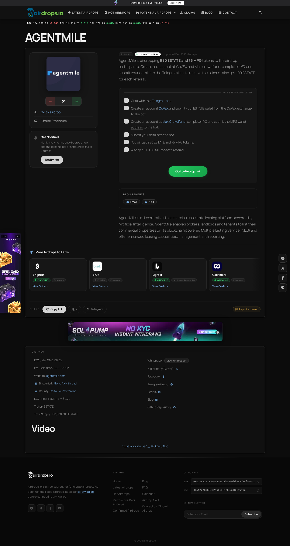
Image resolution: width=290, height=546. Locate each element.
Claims (189, 12)
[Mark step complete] (126, 100)
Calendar (148, 494)
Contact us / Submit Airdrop (155, 508)
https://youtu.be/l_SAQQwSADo (145, 446)
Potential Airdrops (155, 12)
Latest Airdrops (85, 12)
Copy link (57, 309)
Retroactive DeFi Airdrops (124, 502)
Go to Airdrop (185, 171)
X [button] (18, 236)
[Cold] (50, 101)
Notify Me (52, 160)
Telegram (97, 309)
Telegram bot (161, 101)
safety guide (85, 492)
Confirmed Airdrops (126, 510)
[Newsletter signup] (59, 508)
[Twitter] (283, 268)
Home (45, 12)
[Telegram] (31, 508)
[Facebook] (50, 508)
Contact (229, 12)
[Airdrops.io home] (40, 475)
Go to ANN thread (65, 383)
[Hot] (76, 101)
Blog (208, 12)
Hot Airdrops (119, 12)
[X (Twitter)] (41, 508)
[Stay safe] (283, 287)
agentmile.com (55, 376)
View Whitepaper (176, 360)
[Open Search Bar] (260, 12)
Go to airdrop (51, 112)
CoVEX (164, 108)
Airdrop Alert (150, 500)
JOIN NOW (176, 2)
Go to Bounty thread (63, 391)
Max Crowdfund (174, 121)
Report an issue (248, 309)
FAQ (145, 487)
